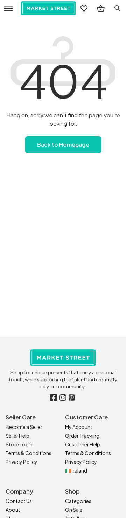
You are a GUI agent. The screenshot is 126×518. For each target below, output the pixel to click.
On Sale (74, 509)
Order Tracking (82, 435)
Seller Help (17, 435)
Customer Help (82, 444)
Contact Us (19, 501)
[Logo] (48, 8)
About (13, 509)
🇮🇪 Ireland (76, 470)
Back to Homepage (63, 144)
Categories (78, 501)
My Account (78, 427)
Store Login (19, 444)
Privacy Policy (21, 462)
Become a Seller (24, 427)
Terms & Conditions (28, 453)
